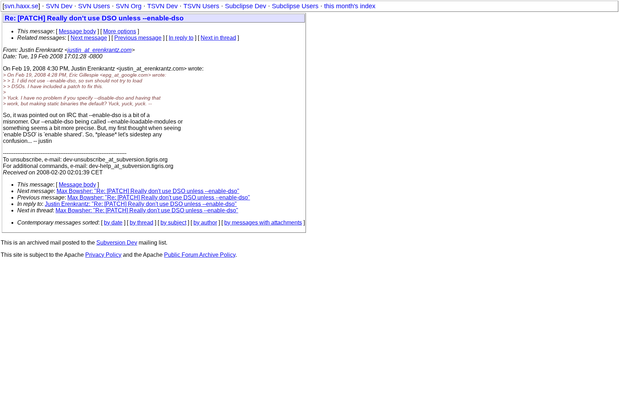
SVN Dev (59, 6)
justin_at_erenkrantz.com (99, 50)
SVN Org (128, 6)
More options (119, 31)
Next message (89, 38)
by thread (141, 223)
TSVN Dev (162, 6)
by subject (173, 223)
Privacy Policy (103, 255)
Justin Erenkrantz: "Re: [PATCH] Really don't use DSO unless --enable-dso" (141, 204)
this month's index (349, 6)
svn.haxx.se (21, 6)
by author (205, 223)
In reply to (181, 38)
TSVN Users (201, 6)
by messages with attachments (263, 223)
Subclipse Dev (245, 6)
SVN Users (94, 6)
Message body (77, 31)
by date (113, 223)
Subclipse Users (295, 6)
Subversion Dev (116, 243)
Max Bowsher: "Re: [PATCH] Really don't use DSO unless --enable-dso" (148, 191)
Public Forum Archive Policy (199, 255)
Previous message (138, 38)
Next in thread (218, 38)
